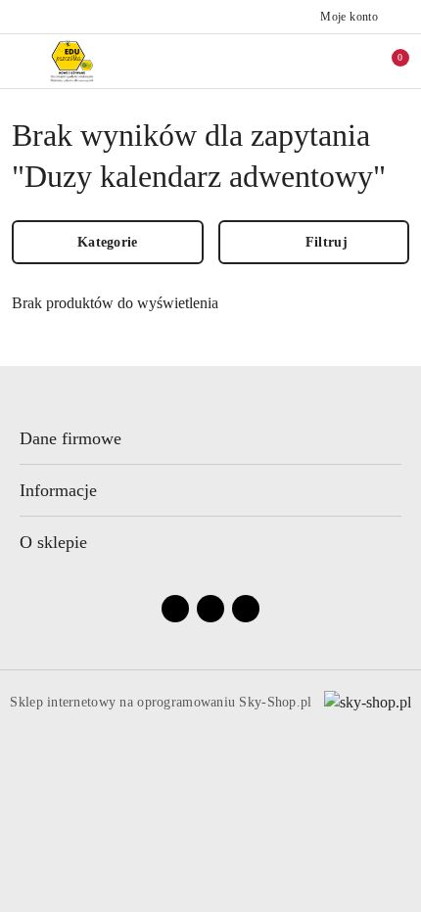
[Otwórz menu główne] (23, 61)
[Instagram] (210, 608)
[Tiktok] (245, 608)
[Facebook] (175, 608)
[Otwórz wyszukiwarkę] (304, 60)
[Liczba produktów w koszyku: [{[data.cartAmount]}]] (387, 60)
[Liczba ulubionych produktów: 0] (345, 60)
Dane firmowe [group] (70, 438)
